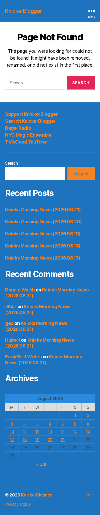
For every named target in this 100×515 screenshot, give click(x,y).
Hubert (12, 340)
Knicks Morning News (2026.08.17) (42, 258)
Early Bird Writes (23, 356)
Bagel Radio (18, 128)
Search (11, 163)
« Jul (41, 464)
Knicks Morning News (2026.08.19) (43, 233)
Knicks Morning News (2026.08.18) (43, 245)
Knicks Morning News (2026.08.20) (43, 221)
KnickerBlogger (23, 11)
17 (12, 439)
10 (12, 431)
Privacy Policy (18, 504)
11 (24, 431)
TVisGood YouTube (26, 142)
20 (50, 439)
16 (88, 431)
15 (75, 431)
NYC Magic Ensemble (28, 135)
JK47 (10, 306)
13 (50, 431)
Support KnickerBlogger (31, 114)
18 (25, 439)
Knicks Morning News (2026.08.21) (43, 209)
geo (9, 323)
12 (37, 431)
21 (63, 439)
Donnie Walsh (20, 289)
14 (63, 431)
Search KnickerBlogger (30, 121)
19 (37, 439)
